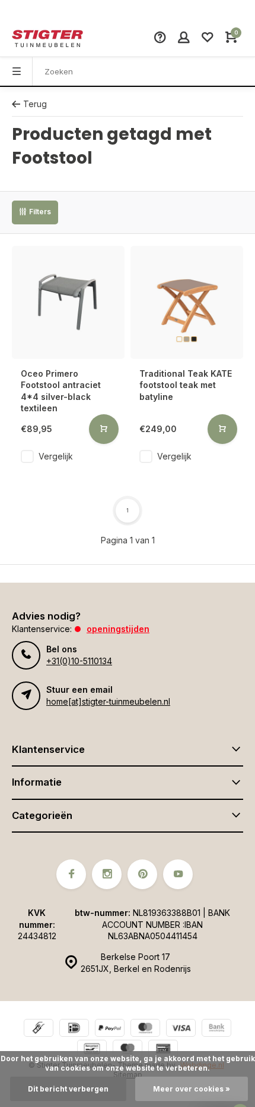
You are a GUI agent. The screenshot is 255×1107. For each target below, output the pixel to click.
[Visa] (181, 1029)
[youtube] (178, 874)
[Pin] (163, 1050)
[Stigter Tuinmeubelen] (47, 39)
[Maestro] (127, 1050)
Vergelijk (56, 456)
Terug (35, 104)
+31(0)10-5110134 (79, 661)
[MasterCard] (145, 1029)
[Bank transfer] (216, 1029)
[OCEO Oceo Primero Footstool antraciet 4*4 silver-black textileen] (68, 302)
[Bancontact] (92, 1050)
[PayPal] (110, 1029)
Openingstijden (118, 629)
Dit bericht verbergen (68, 1088)
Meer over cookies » (191, 1088)
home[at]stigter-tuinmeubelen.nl (108, 701)
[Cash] (38, 1029)
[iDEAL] (74, 1029)
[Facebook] (71, 874)
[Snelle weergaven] (104, 429)
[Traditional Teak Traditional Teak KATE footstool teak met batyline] (186, 302)
